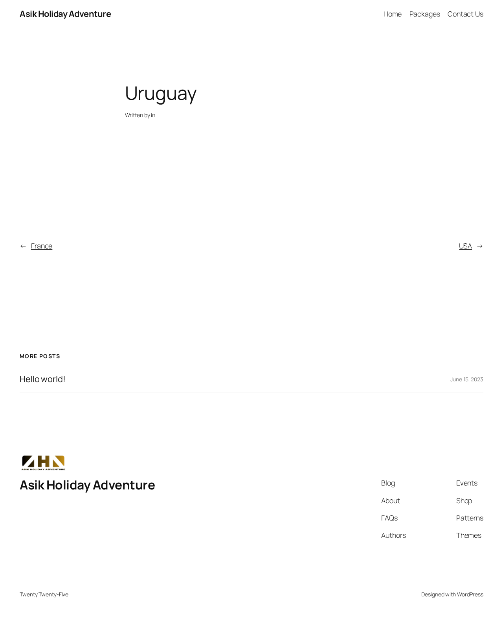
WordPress (470, 594)
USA (465, 245)
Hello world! (43, 379)
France (41, 245)
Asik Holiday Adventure (65, 14)
